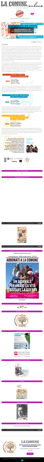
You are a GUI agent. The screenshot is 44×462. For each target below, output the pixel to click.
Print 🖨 (34, 41)
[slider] (40, 223)
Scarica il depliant (5, 44)
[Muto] (38, 223)
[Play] (3, 223)
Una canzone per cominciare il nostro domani (21, 425)
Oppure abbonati (22, 299)
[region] (22, 447)
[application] (22, 223)
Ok (22, 460)
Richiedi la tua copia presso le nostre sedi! (22, 253)
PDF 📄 (40, 41)
